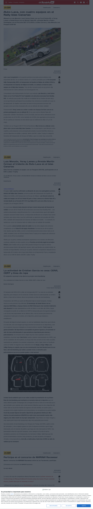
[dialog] (46, 498)
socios (12, 493)
